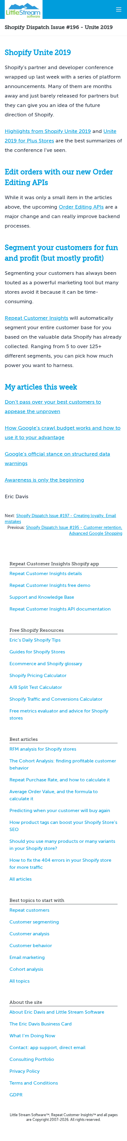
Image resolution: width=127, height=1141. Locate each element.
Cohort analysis (26, 969)
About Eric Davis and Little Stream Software (56, 1012)
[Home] (24, 9)
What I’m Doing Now (32, 1035)
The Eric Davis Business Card (40, 1024)
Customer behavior (30, 945)
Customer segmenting (34, 922)
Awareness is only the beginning (44, 480)
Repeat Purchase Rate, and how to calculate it (59, 780)
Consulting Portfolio (31, 1059)
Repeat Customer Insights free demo (49, 585)
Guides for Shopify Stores (37, 652)
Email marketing (27, 957)
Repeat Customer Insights (36, 318)
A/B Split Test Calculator (35, 687)
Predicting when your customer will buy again (59, 810)
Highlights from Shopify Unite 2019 (48, 131)
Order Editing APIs (81, 207)
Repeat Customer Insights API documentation (60, 609)
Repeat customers (29, 910)
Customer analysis (29, 934)
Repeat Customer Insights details (45, 573)
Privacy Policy (24, 1071)
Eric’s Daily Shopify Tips (35, 640)
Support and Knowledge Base (41, 597)
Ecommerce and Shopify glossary (45, 663)
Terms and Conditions (33, 1083)
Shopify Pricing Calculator (37, 675)
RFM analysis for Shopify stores (42, 749)
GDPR (15, 1095)
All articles (20, 879)
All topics (19, 981)
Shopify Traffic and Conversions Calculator (55, 699)
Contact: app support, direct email (47, 1047)
